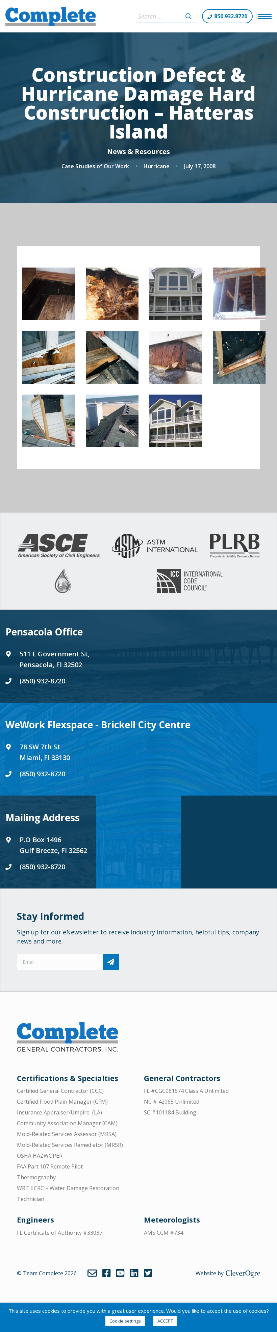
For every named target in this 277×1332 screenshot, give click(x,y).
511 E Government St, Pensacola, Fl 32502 (55, 659)
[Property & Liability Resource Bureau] (234, 546)
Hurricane (157, 166)
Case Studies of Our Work (95, 166)
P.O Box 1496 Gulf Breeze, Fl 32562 (53, 845)
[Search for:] (166, 16)
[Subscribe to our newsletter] (111, 962)
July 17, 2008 (200, 166)
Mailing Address (42, 817)
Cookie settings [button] (125, 1321)
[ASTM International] (155, 546)
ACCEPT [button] (165, 1321)
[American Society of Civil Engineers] (59, 546)
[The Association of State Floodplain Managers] (62, 581)
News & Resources (138, 151)
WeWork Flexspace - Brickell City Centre (98, 724)
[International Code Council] (190, 581)
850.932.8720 (230, 16)
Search (188, 16)
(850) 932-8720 (42, 680)
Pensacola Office (44, 631)
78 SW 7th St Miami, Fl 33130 (45, 752)
